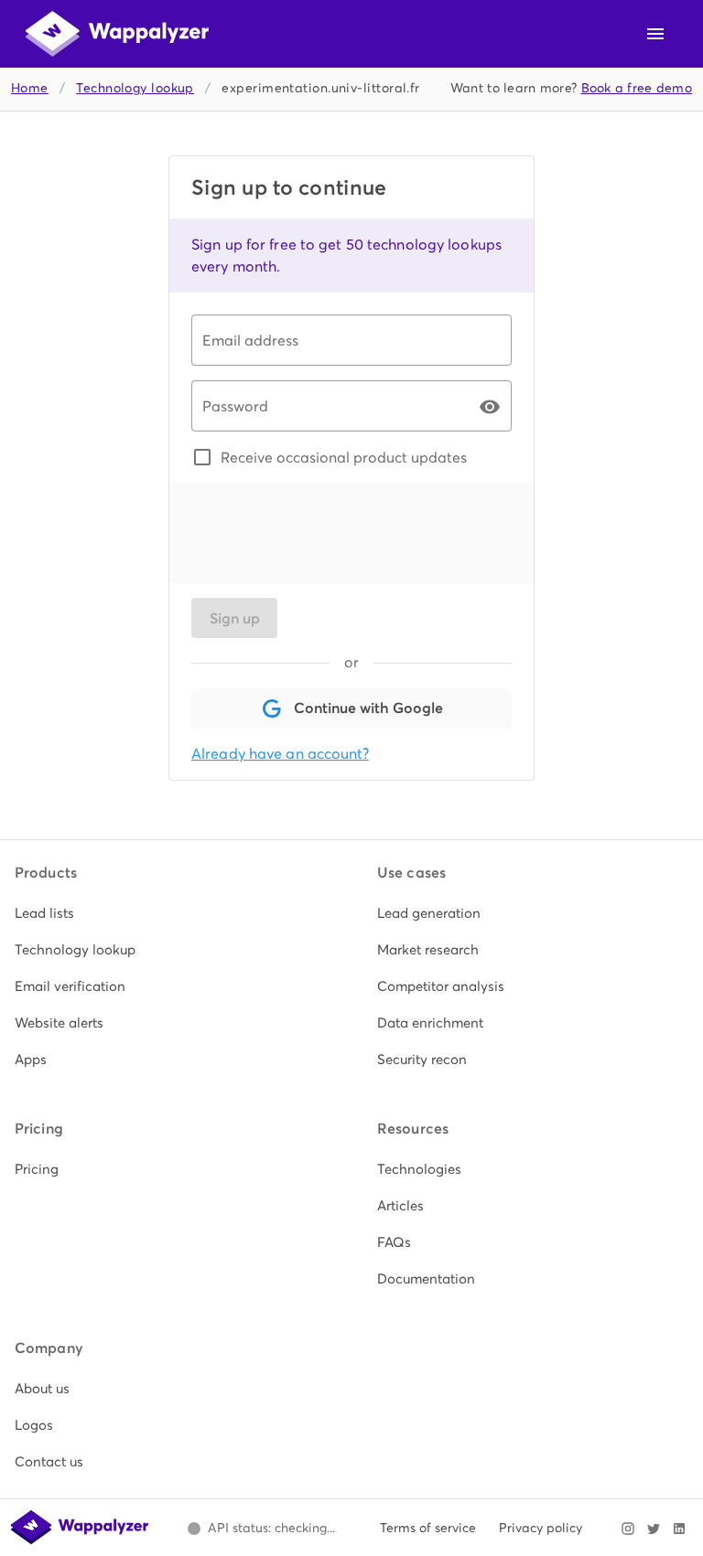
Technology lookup (135, 88)
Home (30, 88)
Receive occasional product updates (344, 457)
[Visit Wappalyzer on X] (653, 1528)
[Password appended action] (490, 407)
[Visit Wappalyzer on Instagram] (628, 1528)
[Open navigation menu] (655, 34)
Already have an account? (280, 753)
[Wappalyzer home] (117, 34)
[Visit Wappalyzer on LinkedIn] (679, 1528)
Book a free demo (637, 88)
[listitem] (170, 913)
